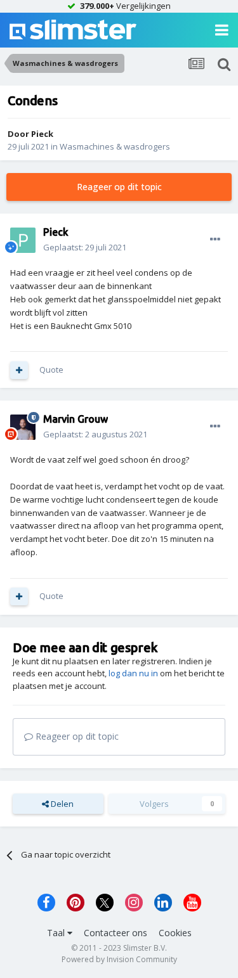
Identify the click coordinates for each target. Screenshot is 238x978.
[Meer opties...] (215, 239)
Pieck (42, 133)
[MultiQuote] (19, 370)
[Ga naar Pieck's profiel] (23, 240)
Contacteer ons (115, 933)
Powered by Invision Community (119, 959)
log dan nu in (133, 673)
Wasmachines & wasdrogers (115, 146)
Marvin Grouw (75, 419)
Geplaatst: (84, 247)
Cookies (175, 933)
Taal (57, 933)
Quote (51, 369)
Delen (61, 803)
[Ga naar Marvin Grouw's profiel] (23, 427)
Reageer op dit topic (119, 187)
